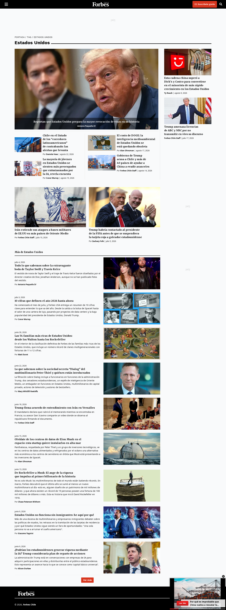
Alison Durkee (24, 568)
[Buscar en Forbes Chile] (220, 4)
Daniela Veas (52, 154)
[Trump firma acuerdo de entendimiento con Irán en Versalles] (131, 414)
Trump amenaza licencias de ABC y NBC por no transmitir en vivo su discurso (183, 130)
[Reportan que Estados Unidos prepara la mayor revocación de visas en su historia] (86, 89)
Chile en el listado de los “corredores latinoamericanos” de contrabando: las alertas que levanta (55, 143)
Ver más (87, 580)
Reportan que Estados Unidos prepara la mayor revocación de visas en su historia (86, 121)
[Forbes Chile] (100, 4)
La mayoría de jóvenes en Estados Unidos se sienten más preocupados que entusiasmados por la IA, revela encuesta (59, 166)
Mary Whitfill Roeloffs (28, 391)
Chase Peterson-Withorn (29, 501)
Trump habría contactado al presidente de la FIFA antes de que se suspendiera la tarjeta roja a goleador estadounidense (115, 233)
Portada (19, 37)
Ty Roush (168, 93)
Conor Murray (52, 178)
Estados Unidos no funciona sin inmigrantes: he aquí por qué (54, 514)
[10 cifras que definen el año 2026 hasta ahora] (131, 308)
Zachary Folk (98, 241)
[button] (223, 576)
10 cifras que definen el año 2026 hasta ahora (44, 300)
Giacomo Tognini (25, 533)
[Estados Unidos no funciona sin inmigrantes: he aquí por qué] (131, 522)
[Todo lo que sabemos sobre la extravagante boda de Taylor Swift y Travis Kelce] (131, 273)
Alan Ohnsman (127, 150)
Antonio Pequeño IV (86, 126)
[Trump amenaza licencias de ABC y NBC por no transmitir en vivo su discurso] (187, 111)
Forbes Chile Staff (128, 170)
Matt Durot (23, 354)
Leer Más (182, 603)
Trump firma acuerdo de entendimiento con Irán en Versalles (55, 407)
